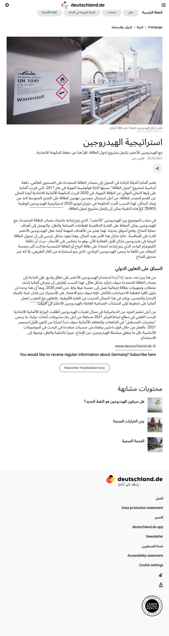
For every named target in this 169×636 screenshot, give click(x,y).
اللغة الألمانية (49, 12)
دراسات (111, 12)
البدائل (143, 203)
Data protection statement (142, 507)
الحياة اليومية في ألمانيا (82, 12)
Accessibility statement (145, 555)
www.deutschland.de (133, 346)
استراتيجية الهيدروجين (46, 203)
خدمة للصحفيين (152, 546)
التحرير (159, 517)
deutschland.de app (147, 527)
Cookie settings (151, 565)
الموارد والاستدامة (122, 27)
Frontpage (155, 27)
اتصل (159, 498)
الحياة (140, 27)
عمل (130, 12)
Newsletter (154, 536)
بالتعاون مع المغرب (44, 298)
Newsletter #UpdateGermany (84, 368)
